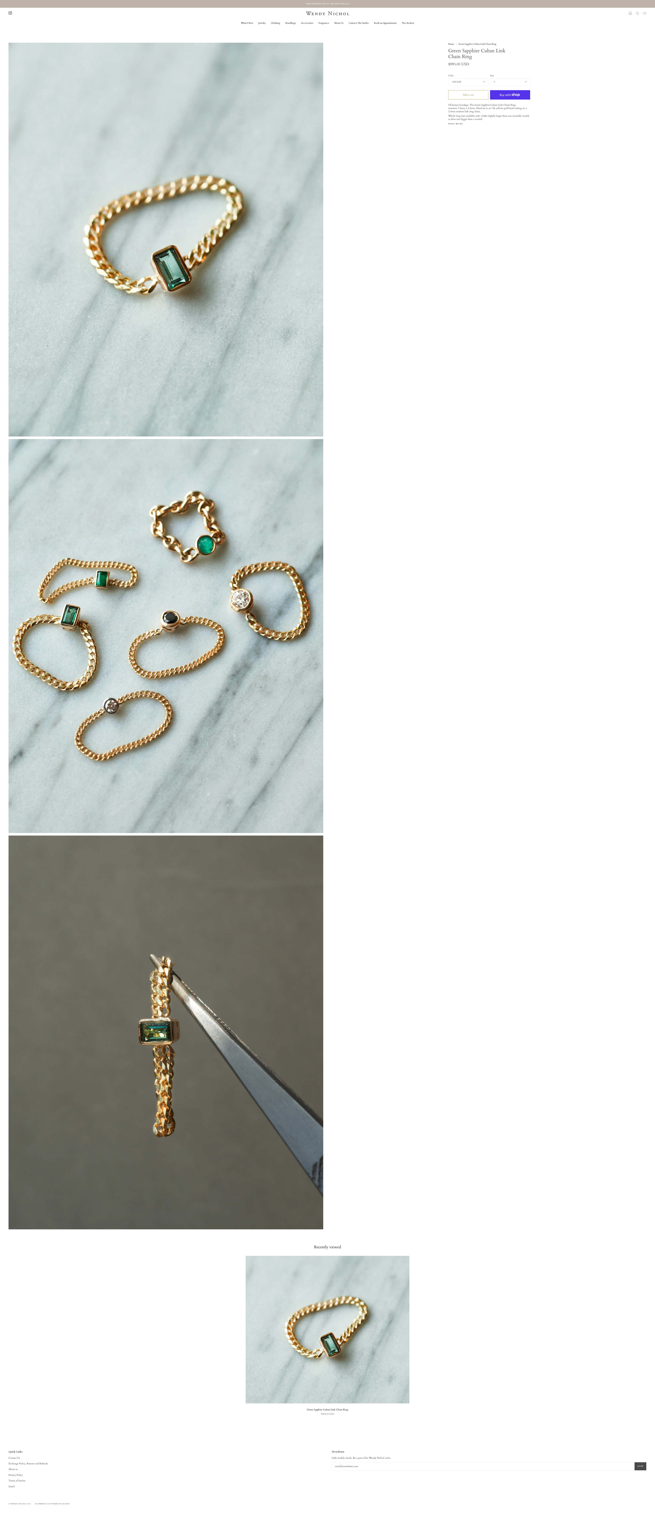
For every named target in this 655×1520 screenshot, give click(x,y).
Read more (455, 124)
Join (640, 1466)
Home (451, 44)
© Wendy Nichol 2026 (20, 1504)
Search (12, 1486)
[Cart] (644, 13)
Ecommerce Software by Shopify (52, 1504)
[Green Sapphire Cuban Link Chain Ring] (327, 1329)
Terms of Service (17, 1480)
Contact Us (14, 1458)
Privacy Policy (16, 1475)
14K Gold (456, 81)
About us (13, 1469)
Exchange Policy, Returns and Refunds (28, 1463)
